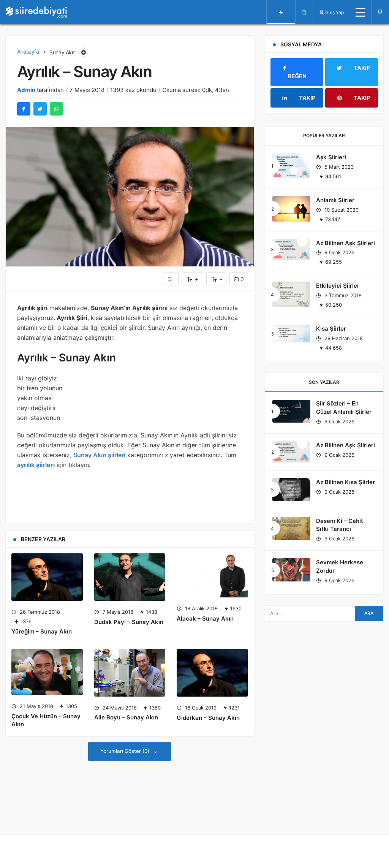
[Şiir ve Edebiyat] (36, 12)
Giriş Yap (334, 12)
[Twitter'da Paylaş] (40, 109)
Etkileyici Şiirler (337, 285)
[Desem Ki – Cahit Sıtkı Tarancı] (291, 528)
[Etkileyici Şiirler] (291, 294)
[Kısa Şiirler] (291, 333)
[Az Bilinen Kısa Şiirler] (291, 489)
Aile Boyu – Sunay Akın (126, 717)
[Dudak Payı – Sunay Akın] (130, 577)
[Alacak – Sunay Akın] (212, 575)
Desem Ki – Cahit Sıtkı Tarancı (339, 525)
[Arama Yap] (304, 12)
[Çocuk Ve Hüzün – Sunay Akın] (47, 672)
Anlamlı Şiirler (335, 200)
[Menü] (360, 12)
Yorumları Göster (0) (125, 751)
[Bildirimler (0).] (380, 11)
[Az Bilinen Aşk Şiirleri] (291, 249)
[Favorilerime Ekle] (171, 278)
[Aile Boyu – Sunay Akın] (130, 673)
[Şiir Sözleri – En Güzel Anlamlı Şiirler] (291, 411)
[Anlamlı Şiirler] (291, 209)
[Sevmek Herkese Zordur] (291, 569)
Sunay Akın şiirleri (99, 455)
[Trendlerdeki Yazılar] (280, 12)
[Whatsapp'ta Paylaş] (56, 109)
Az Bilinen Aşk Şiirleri (345, 243)
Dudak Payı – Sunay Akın (128, 622)
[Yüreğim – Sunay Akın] (47, 577)
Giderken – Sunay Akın (208, 717)
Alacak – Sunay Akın (205, 618)
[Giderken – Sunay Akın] (212, 673)
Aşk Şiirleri (331, 157)
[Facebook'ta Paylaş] (23, 109)
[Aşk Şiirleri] (291, 165)
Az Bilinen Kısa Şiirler (345, 482)
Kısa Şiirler (331, 328)
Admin (26, 89)
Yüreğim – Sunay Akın (41, 631)
